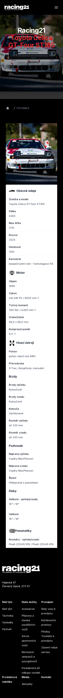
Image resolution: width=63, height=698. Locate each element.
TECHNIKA (22, 108)
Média (25, 677)
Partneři (7, 629)
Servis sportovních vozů (29, 641)
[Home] (7, 108)
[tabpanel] (31, 154)
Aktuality (27, 684)
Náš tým (7, 602)
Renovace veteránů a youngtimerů (29, 657)
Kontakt (46, 677)
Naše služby (29, 602)
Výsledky (7, 622)
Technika (7, 615)
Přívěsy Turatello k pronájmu (47, 636)
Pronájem (47, 602)
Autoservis (28, 608)
